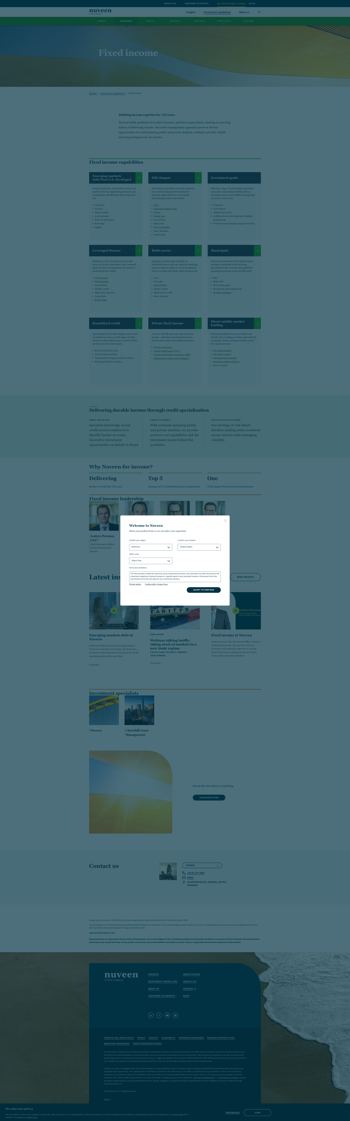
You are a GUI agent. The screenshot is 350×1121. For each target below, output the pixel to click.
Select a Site (134, 554)
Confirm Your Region (137, 540)
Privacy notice (135, 584)
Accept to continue (203, 590)
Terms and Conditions (138, 568)
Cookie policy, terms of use (156, 584)
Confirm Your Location (187, 540)
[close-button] (225, 520)
